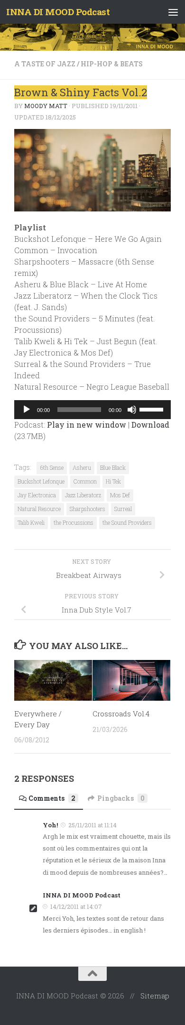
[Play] (26, 409)
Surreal (123, 508)
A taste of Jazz (44, 63)
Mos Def (120, 495)
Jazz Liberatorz (83, 495)
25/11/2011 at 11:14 (92, 825)
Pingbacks (121, 798)
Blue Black (113, 467)
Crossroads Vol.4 (120, 713)
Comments (51, 798)
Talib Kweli (31, 522)
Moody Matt (45, 105)
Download (150, 425)
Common (85, 481)
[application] (92, 409)
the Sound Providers (127, 522)
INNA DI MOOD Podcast (58, 12)
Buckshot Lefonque (41, 481)
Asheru (82, 467)
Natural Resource (39, 508)
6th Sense (52, 467)
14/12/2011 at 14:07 (76, 906)
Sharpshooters (87, 508)
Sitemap (154, 995)
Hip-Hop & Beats (112, 63)
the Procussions (73, 522)
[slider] (152, 408)
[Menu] (173, 12)
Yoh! (50, 825)
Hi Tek (113, 481)
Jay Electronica (37, 495)
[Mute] (132, 409)
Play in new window (86, 425)
